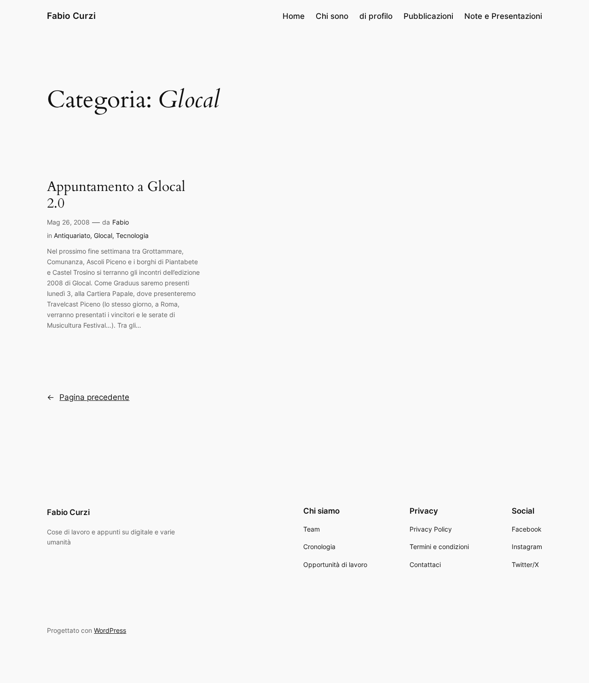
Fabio (120, 222)
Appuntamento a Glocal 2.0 (116, 195)
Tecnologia (132, 235)
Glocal (103, 235)
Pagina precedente (88, 397)
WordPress (110, 630)
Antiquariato (72, 235)
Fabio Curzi (71, 15)
